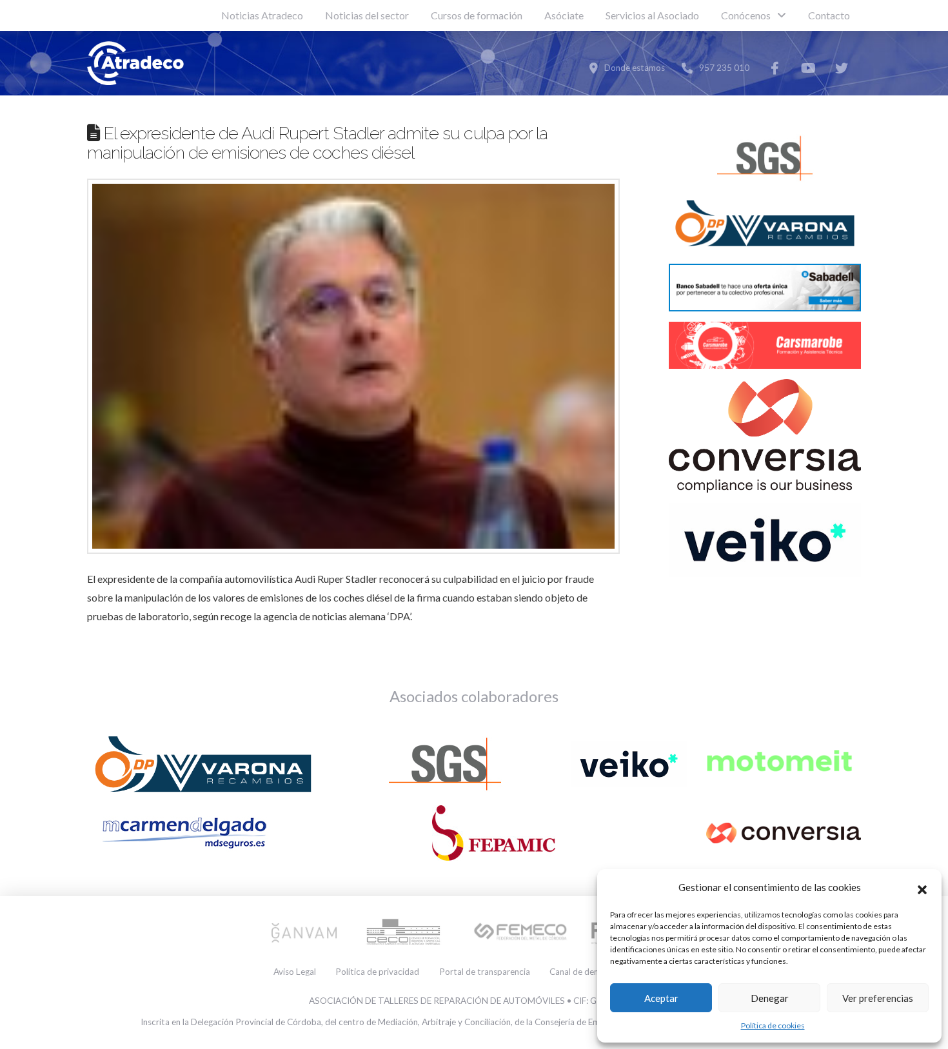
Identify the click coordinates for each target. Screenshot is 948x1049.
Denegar (770, 998)
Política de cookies (773, 1025)
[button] (922, 887)
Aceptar (661, 998)
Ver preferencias (877, 998)
